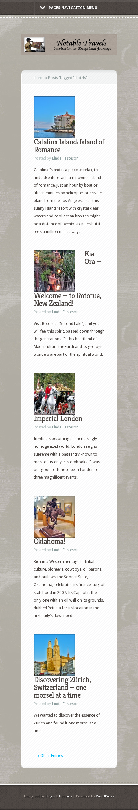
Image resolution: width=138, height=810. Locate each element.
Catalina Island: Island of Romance (69, 145)
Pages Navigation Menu (73, 8)
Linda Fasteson (65, 158)
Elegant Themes (59, 796)
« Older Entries (50, 755)
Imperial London (58, 418)
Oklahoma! (49, 541)
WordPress (105, 796)
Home (39, 78)
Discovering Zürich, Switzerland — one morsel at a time (62, 687)
